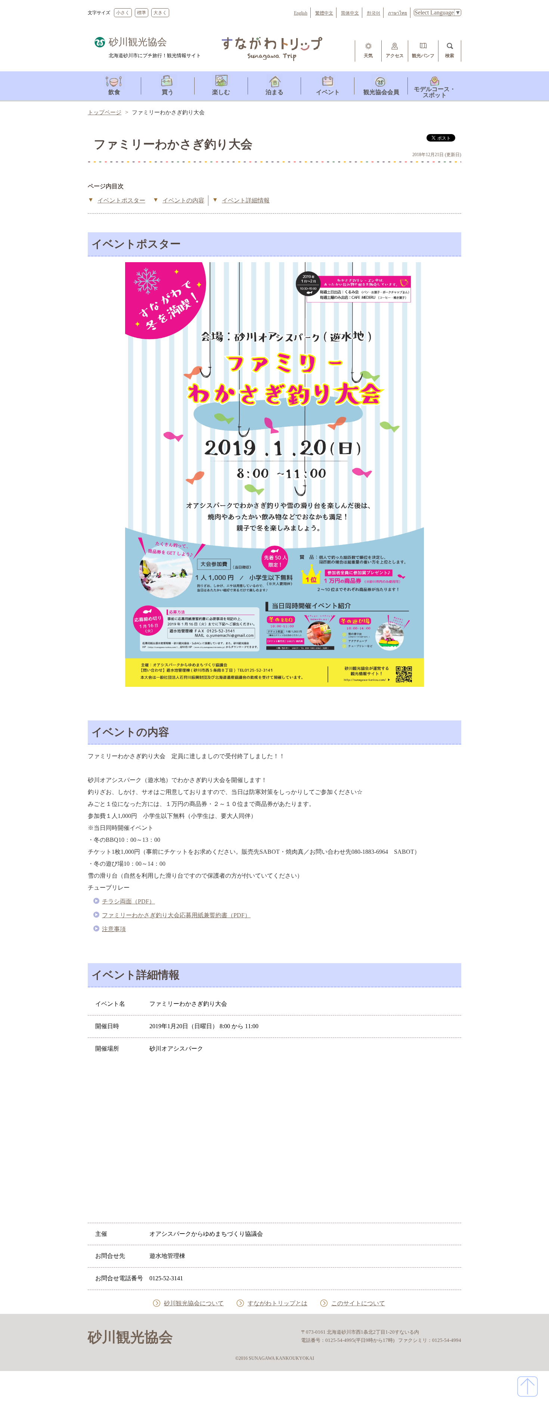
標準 (141, 12)
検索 (449, 55)
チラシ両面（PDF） (128, 901)
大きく (160, 12)
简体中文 (350, 13)
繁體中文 (324, 13)
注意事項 (114, 929)
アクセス (395, 55)
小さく (123, 12)
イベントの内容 (183, 200)
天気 (368, 55)
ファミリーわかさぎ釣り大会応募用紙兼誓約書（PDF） (176, 915)
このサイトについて (358, 1303)
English (300, 13)
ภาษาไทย (397, 13)
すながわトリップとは (277, 1303)
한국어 (373, 13)
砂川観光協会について (194, 1303)
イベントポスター (121, 200)
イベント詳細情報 (246, 200)
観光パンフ (423, 55)
